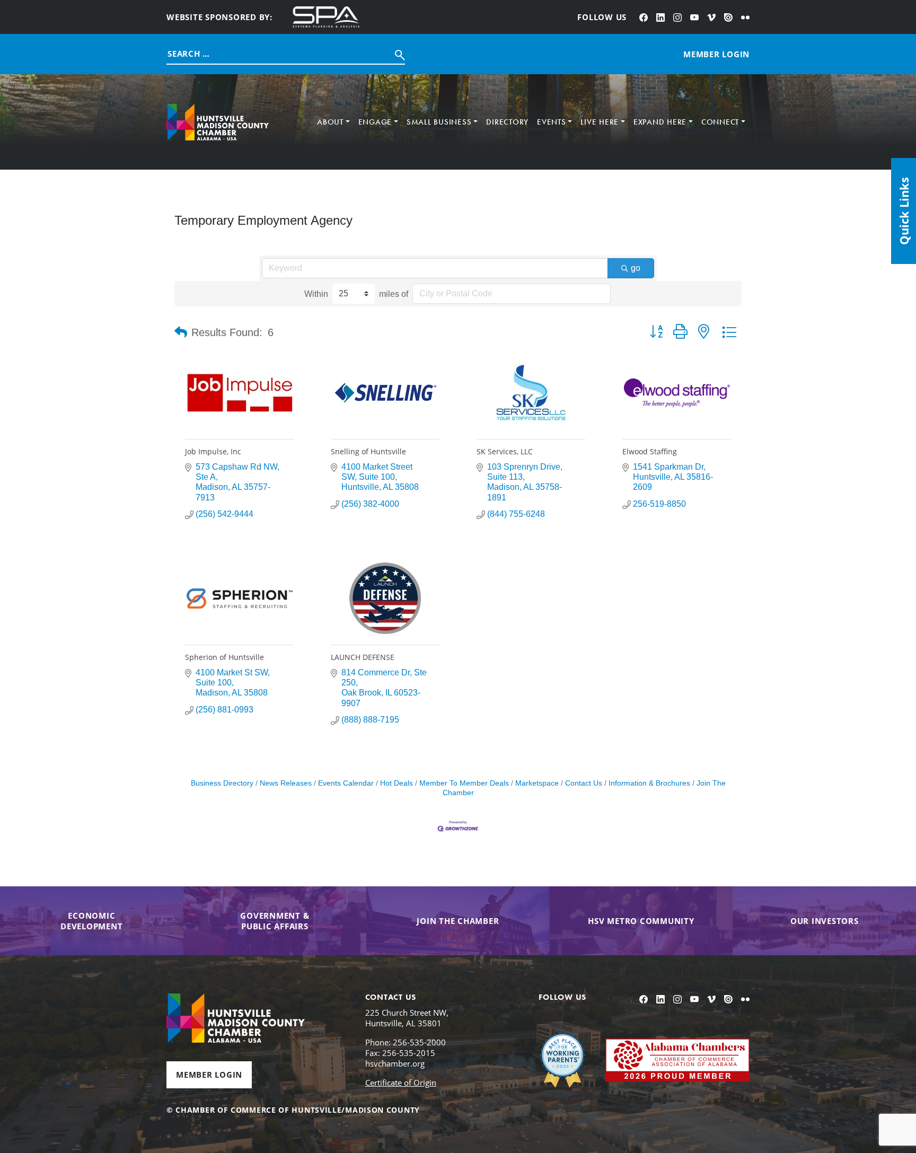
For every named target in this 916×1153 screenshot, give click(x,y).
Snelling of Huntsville (368, 451)
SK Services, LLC (505, 451)
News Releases (286, 783)
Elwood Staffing (649, 451)
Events (551, 122)
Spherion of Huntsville (224, 657)
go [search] (635, 267)
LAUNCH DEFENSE (362, 657)
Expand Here (659, 122)
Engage (375, 122)
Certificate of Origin (400, 1082)
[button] (180, 332)
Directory (507, 122)
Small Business (439, 122)
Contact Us (583, 783)
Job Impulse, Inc (213, 451)
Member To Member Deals (464, 783)
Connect (720, 122)
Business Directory (222, 783)
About (330, 122)
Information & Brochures (649, 783)
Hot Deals (396, 783)
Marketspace (537, 783)
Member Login (209, 1074)
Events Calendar (346, 783)
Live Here (599, 122)
